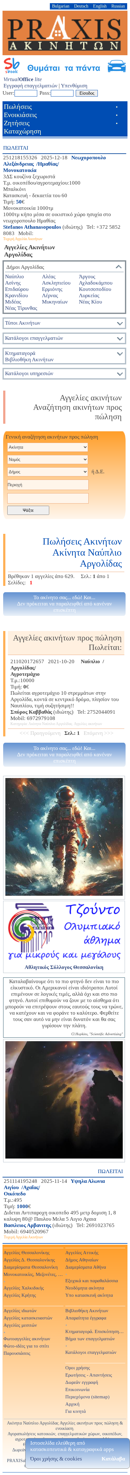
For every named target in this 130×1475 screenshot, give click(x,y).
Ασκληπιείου (56, 283)
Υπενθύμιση (74, 86)
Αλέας (49, 277)
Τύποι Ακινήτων (22, 323)
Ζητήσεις (17, 123)
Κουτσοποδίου (95, 289)
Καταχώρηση (22, 131)
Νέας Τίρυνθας (21, 308)
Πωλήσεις (18, 106)
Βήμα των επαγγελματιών (90, 1338)
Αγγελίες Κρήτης (19, 1295)
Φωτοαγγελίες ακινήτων (26, 1338)
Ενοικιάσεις (20, 115)
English (100, 6)
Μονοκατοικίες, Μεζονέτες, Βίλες (33, 1274)
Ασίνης (13, 283)
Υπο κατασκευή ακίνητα (89, 1295)
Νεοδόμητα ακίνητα (84, 1287)
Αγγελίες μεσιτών (20, 1325)
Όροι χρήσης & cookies (56, 1459)
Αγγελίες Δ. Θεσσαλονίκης (29, 1259)
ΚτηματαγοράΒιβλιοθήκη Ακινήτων (29, 356)
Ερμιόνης (52, 289)
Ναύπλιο (14, 277)
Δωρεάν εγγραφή (81, 1382)
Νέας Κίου (90, 302)
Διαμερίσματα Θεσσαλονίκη (30, 1267)
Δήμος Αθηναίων (81, 1259)
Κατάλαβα (113, 1459)
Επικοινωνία (77, 1389)
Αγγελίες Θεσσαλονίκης (26, 1252)
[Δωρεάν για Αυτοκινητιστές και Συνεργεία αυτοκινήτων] (65, 72)
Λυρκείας (89, 295)
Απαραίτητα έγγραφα (85, 1317)
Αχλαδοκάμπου (95, 283)
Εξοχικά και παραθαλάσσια (91, 1280)
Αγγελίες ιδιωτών (20, 1310)
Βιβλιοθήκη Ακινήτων (86, 1310)
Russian (118, 6)
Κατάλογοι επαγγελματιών (34, 338)
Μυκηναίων (55, 302)
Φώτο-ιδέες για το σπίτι (26, 1345)
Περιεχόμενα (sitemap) (87, 1396)
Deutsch (81, 6)
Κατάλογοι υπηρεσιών (29, 373)
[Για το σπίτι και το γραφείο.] (64, 837)
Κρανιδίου (16, 295)
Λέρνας (50, 295)
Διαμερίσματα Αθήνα (85, 1267)
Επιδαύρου (16, 289)
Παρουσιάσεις (16, 1353)
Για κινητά (75, 1411)
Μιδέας (13, 302)
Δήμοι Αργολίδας (25, 267)
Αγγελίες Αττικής (81, 1252)
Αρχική (72, 1404)
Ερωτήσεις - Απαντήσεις (88, 1375)
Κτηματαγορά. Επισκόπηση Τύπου (95, 1331)
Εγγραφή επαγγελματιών (30, 86)
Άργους (87, 277)
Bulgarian (60, 6)
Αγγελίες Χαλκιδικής (23, 1287)
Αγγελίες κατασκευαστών (27, 1317)
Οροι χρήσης (77, 1367)
